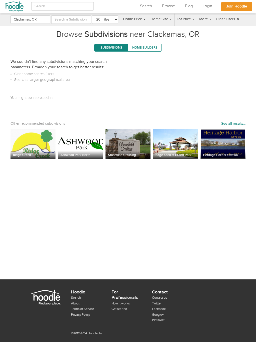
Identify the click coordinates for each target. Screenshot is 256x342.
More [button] (204, 19)
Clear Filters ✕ (228, 19)
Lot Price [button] (184, 19)
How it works (121, 303)
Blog (189, 6)
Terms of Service (82, 309)
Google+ (158, 315)
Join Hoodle (236, 6)
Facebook (159, 309)
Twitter (157, 303)
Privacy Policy (80, 315)
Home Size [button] (159, 19)
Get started (119, 309)
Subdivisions (111, 48)
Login (207, 6)
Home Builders (145, 48)
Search (146, 6)
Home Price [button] (133, 19)
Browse (168, 6)
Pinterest (158, 320)
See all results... (233, 123)
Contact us (159, 298)
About (75, 303)
